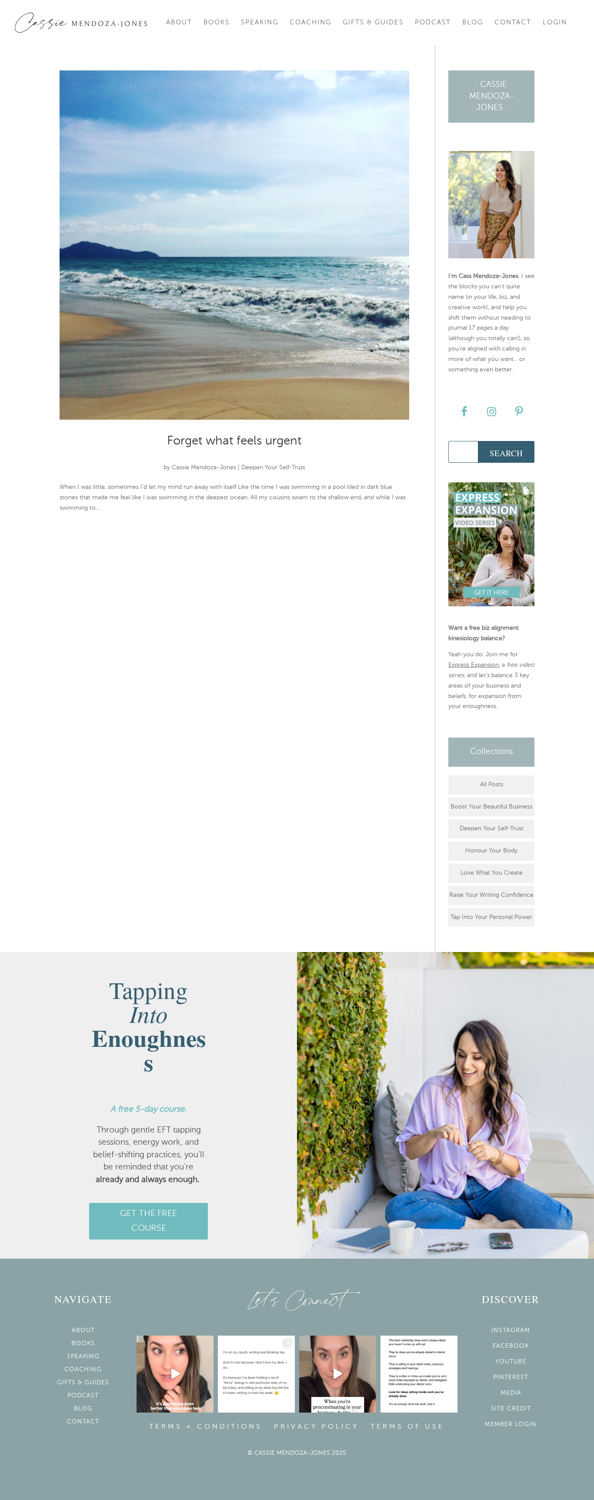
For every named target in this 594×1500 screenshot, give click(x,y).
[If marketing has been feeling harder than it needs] (418, 1374)
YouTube (511, 1362)
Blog (472, 23)
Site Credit (511, 1409)
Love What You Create (492, 873)
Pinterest (510, 1377)
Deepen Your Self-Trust (273, 467)
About (179, 23)
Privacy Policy (316, 1426)
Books (217, 23)
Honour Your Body (491, 851)
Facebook (511, 1346)
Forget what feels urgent (234, 441)
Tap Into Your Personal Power (491, 917)
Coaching (310, 23)
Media (511, 1393)
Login (555, 23)
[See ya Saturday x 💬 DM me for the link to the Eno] (256, 1374)
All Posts (491, 785)
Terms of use (407, 1426)
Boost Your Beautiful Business (491, 807)
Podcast (433, 23)
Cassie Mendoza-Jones (204, 467)
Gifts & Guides (373, 23)
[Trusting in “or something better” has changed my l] (175, 1374)
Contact (512, 23)
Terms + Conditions (205, 1426)
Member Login (511, 1424)
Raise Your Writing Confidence (491, 895)
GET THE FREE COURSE (148, 1221)
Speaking (259, 23)
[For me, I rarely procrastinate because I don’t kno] (337, 1374)
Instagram (510, 1330)
